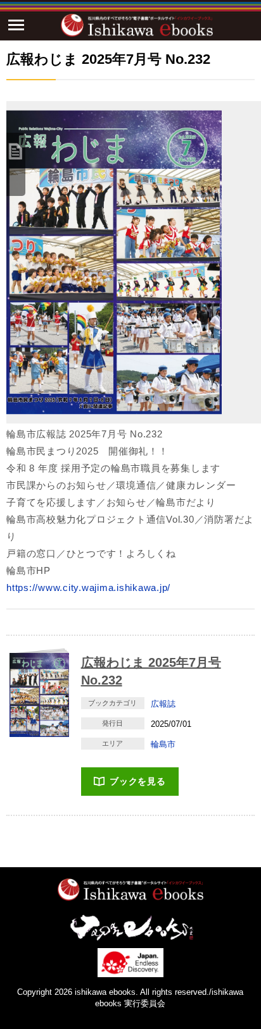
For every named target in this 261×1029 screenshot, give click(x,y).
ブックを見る (138, 781)
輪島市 (163, 744)
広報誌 (163, 704)
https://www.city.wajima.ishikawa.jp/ (88, 587)
